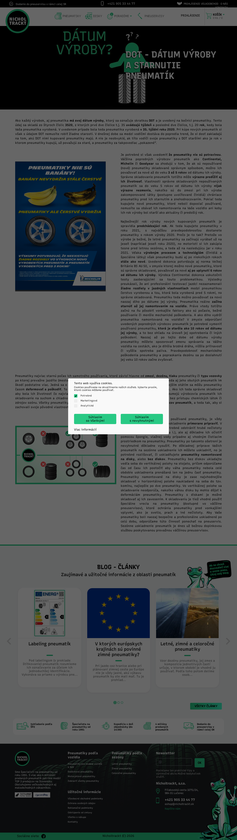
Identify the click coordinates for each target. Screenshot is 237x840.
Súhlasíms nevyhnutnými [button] (142, 418)
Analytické (87, 405)
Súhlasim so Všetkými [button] (95, 418)
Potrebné (86, 395)
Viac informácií (85, 429)
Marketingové (89, 400)
